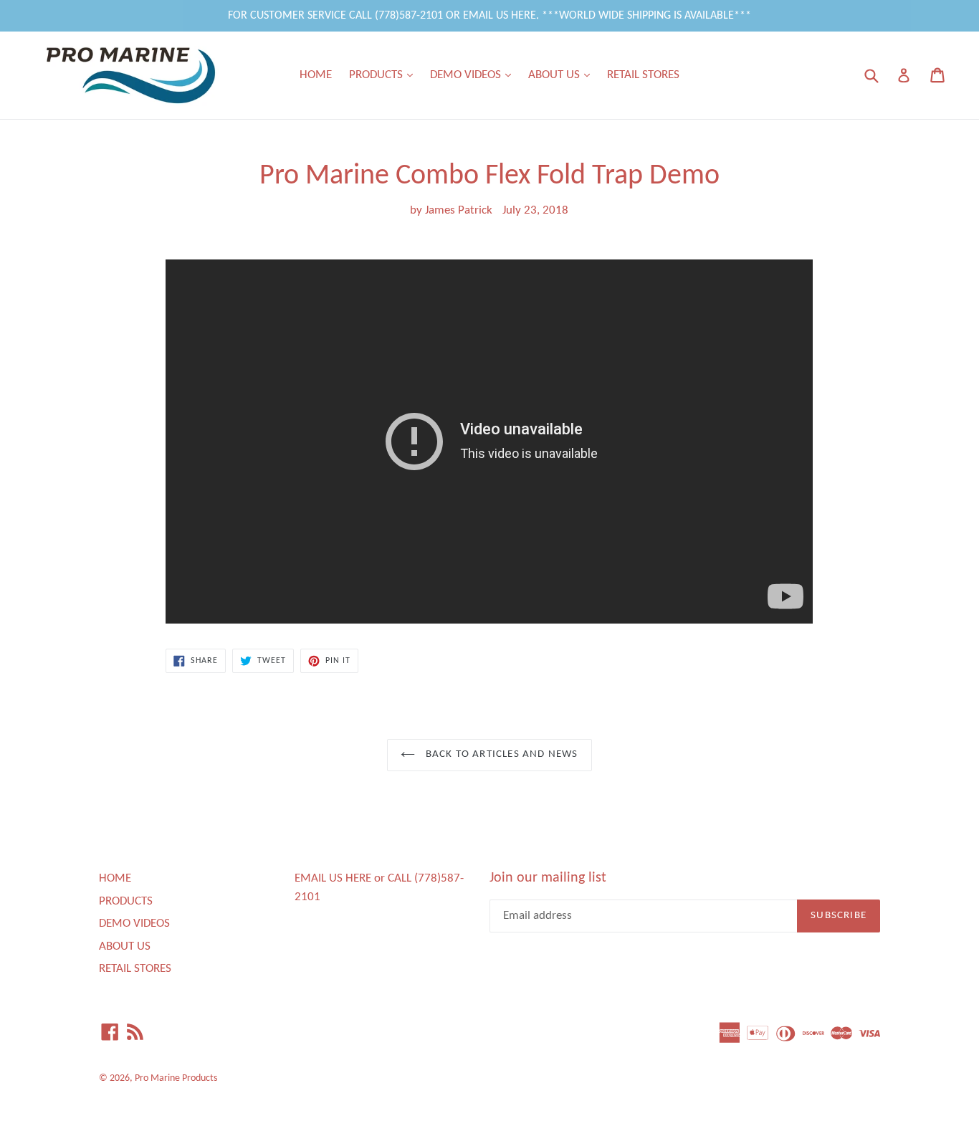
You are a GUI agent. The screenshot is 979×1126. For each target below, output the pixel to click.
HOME (316, 75)
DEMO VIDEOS (474, 74)
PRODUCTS (384, 74)
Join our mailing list (548, 878)
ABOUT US (562, 74)
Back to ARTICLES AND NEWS (500, 754)
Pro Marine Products (176, 1078)
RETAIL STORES (643, 75)
